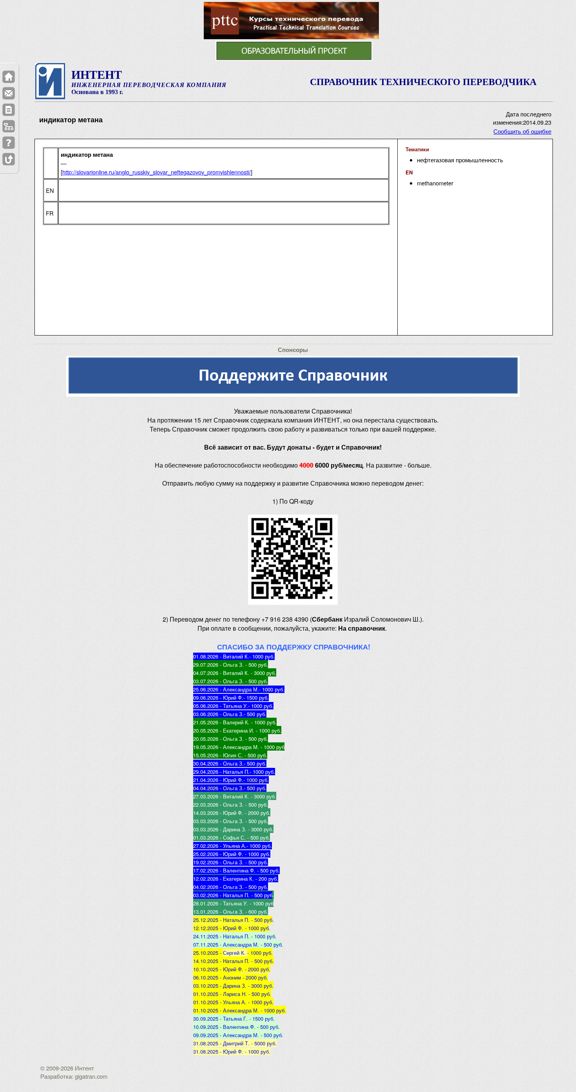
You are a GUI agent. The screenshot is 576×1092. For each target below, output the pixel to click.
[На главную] (8, 77)
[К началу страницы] (8, 159)
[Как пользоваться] (8, 142)
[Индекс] (8, 126)
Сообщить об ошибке (522, 131)
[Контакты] (8, 93)
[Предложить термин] (8, 109)
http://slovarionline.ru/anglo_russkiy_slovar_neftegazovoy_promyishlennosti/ (156, 172)
